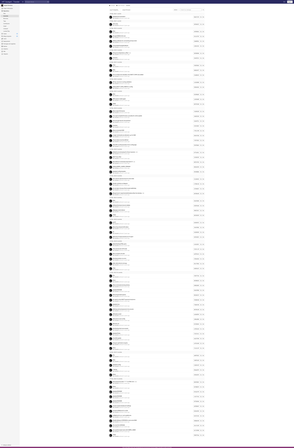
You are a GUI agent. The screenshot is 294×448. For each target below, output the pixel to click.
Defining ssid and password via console (123, 309)
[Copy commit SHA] (201, 17)
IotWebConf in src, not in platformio (122, 415)
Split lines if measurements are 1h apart (123, 236)
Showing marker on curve (119, 258)
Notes (114, 374)
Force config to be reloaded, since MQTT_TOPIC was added (128, 74)
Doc (114, 275)
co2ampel (112, 5)
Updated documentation (119, 16)
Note (114, 31)
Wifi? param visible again (119, 98)
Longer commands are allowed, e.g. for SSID (124, 135)
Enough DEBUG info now (119, 36)
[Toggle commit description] (130, 53)
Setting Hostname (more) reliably (121, 205)
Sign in (290, 1)
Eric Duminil (115, 18)
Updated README (117, 289)
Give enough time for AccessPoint (121, 120)
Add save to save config (119, 318)
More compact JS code (119, 253)
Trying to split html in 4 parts (120, 343)
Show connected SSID (118, 130)
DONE (114, 103)
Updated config (117, 364)
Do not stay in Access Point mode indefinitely (124, 188)
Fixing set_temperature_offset (120, 52)
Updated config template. (119, 171)
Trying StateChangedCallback (120, 45)
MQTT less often (117, 156)
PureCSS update (117, 338)
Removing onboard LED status (121, 227)
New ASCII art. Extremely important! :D (123, 161)
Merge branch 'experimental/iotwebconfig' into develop (127, 193)
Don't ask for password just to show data (123, 178)
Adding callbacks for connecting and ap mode (125, 40)
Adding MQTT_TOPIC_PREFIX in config (123, 86)
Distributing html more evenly (120, 328)
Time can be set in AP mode (120, 248)
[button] (23, 2)
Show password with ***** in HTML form (123, 381)
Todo (114, 65)
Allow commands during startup (121, 285)
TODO (114, 214)
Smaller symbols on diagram (120, 183)
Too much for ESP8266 (119, 425)
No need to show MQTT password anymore (124, 299)
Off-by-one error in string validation (122, 82)
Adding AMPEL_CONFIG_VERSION (121, 166)
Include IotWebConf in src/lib (120, 410)
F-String (115, 369)
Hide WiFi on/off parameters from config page (125, 144)
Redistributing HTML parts (119, 244)
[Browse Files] (203, 17)
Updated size (116, 304)
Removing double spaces (119, 294)
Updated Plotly (116, 333)
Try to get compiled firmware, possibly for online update (127, 115)
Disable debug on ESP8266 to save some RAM (125, 420)
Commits (128, 5)
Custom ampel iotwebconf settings (122, 405)
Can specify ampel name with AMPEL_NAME (124, 430)
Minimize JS (116, 323)
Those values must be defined (120, 140)
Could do (115, 57)
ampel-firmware (126, 9)
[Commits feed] (203, 10)
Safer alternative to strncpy (120, 263)
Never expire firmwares (119, 111)
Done (114, 280)
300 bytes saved (117, 314)
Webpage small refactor (119, 210)
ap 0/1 (114, 222)
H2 (113, 231)
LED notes (115, 23)
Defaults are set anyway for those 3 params (124, 152)
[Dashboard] (11, 1)
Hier (159, 447)
